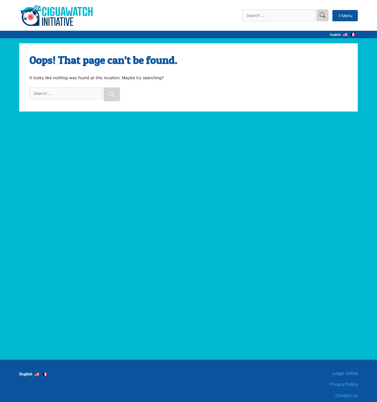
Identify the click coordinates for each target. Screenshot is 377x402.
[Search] (112, 94)
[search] (322, 15)
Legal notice (345, 373)
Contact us (346, 395)
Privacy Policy (344, 384)
